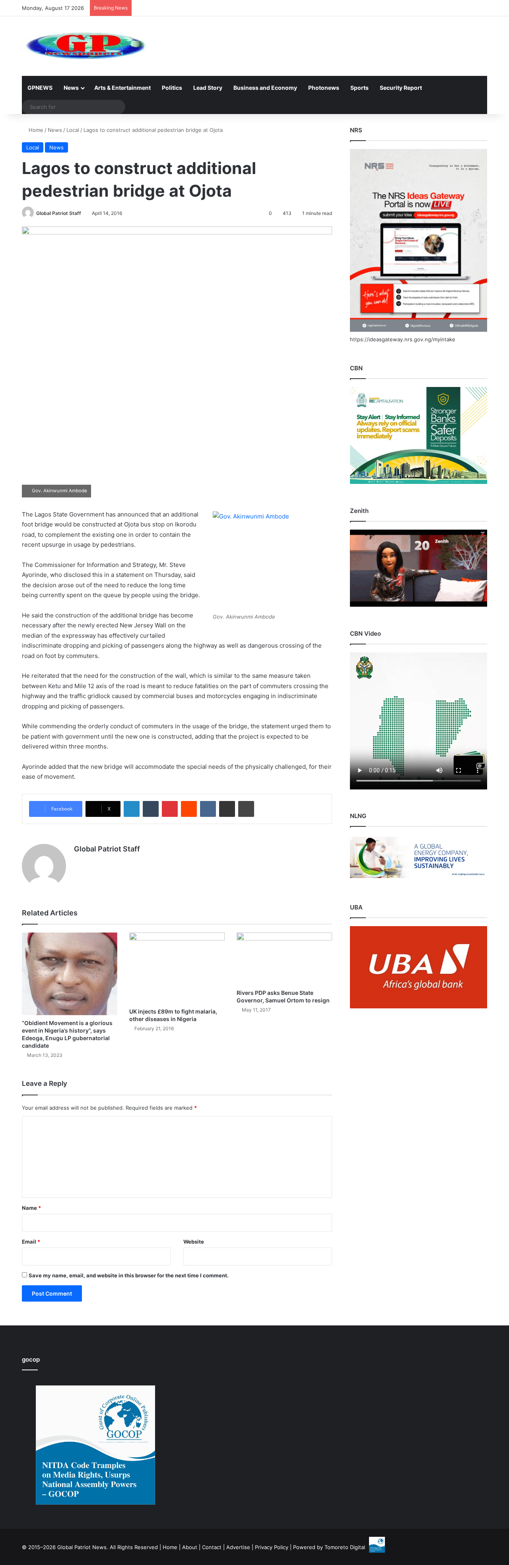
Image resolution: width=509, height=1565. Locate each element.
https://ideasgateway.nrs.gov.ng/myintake (402, 339)
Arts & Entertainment (122, 87)
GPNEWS (39, 87)
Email (31, 1241)
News (71, 87)
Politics (172, 87)
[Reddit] (189, 809)
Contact (211, 1547)
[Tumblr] (151, 809)
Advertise (238, 1547)
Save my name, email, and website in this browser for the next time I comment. (129, 1275)
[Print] (246, 809)
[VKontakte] (208, 809)
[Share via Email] (227, 809)
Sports (359, 87)
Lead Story (207, 87)
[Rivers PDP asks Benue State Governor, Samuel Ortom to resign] (284, 958)
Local (72, 130)
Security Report (401, 87)
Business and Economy (265, 87)
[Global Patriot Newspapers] (84, 46)
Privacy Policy (271, 1547)
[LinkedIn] (132, 809)
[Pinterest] (170, 809)
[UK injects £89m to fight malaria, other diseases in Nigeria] (177, 968)
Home (35, 130)
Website (193, 1241)
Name (31, 1208)
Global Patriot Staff (58, 213)
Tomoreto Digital (344, 1547)
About (189, 1547)
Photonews (323, 87)
